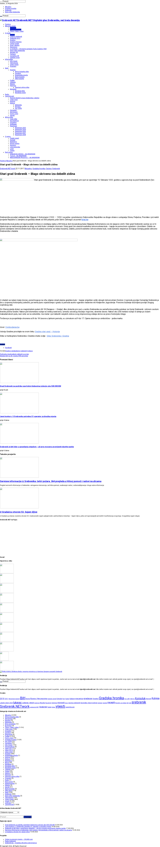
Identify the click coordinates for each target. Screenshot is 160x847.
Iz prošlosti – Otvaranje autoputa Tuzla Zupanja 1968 (28, 49)
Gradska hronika (10, 8)
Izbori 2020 (9, 752)
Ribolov (12, 84)
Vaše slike (13, 119)
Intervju (132, 699)
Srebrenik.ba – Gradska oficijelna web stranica (21, 843)
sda (130, 703)
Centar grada (14, 43)
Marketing (13, 142)
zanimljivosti (70, 707)
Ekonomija (8, 734)
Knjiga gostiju (14, 143)
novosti (61, 702)
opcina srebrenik (74, 703)
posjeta (105, 703)
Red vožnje (9, 152)
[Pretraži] (1, 16)
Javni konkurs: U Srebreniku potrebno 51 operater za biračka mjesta (28, 416)
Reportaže (13, 126)
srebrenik (23, 351)
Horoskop (13, 110)
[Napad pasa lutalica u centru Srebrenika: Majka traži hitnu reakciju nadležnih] (31, 671)
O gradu (7, 33)
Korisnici (13, 145)
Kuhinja (12, 101)
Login (12, 149)
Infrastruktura (9, 747)
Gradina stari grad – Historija (47, 331)
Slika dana (8, 790)
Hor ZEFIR (18, 108)
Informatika (9, 59)
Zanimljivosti (9, 96)
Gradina (12, 40)
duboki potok (52, 699)
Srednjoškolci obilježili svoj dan (14, 354)
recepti (111, 702)
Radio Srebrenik (10, 841)
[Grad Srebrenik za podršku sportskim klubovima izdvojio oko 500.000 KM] (7, 573)
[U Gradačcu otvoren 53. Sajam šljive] (7, 612)
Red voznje (9, 782)
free (63, 699)
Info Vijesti (13, 61)
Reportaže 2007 (20, 133)
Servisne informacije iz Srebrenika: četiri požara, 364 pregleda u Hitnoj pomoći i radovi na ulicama (50, 481)
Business (8, 726)
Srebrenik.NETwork (8, 169)
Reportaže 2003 (20, 128)
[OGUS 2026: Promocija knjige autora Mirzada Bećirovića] (7, 641)
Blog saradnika (10, 724)
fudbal (67, 699)
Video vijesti (14, 65)
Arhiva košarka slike (22, 72)
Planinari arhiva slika (22, 87)
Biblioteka (18, 105)
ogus (66, 703)
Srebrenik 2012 (15, 38)
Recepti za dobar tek (122, 703)
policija (94, 703)
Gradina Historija (16, 42)
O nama (7, 136)
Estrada (59, 699)
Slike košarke (19, 79)
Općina (12, 35)
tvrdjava (30, 351)
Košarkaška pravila (21, 75)
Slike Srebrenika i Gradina (58, 336)
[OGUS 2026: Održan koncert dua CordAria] (7, 631)
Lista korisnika (15, 147)
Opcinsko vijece (86, 703)
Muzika (42, 703)
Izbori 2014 (9, 750)
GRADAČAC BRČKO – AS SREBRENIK (22, 154)
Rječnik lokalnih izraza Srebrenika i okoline (24, 98)
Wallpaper (13, 124)
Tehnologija (14, 63)
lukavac (17, 702)
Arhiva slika (9, 117)
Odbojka (13, 82)
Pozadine (13, 122)
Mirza (7, 762)
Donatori (18, 73)
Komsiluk (140, 698)
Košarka (13, 70)
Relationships (9, 783)
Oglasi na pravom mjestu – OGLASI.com (19, 839)
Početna (8, 24)
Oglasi (12, 150)
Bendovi (18, 107)
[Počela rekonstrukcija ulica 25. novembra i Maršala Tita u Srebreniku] (7, 651)
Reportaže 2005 (20, 131)
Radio (7, 94)
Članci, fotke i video (17, 31)
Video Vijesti (9, 799)
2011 (6, 699)
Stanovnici (13, 47)
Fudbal (12, 80)
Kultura (12, 103)
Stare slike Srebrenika (12, 12)
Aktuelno (8, 7)
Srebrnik (43, 707)
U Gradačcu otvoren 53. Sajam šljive (18, 512)
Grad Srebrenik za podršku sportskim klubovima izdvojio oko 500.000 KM (30, 386)
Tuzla (49, 707)
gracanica (79, 699)
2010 (2, 698)
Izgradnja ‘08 (14, 56)
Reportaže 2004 (20, 129)
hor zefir (127, 699)
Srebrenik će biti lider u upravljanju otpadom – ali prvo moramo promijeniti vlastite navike (37, 447)
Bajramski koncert (14, 699)
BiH (22, 698)
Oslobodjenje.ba (12, 327)
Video (53, 707)
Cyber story (14, 100)
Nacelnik (48, 703)
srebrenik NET (34, 707)
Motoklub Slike (20, 91)
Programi (13, 66)
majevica (37, 703)
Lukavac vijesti (28, 703)
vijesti (60, 706)
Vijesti (7, 801)
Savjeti (12, 115)
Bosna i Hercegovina (38, 699)
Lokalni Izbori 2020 (6, 703)
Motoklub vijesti (20, 93)
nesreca (54, 703)
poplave (100, 703)
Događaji (8, 731)
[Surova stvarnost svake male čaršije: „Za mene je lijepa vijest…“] (4, 660)
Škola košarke (19, 77)
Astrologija (14, 112)
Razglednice (14, 121)
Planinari (13, 86)
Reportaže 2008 (20, 135)
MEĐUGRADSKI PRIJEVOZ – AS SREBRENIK (25, 157)
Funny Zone (14, 114)
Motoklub (13, 89)
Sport (6, 68)
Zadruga (8, 803)
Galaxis (72, 699)
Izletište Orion (15, 57)
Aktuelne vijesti (10, 26)
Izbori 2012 (9, 748)
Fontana (13, 54)
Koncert (148, 699)
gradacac (88, 698)
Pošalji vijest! (14, 138)
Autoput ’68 (14, 52)
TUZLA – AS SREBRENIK (18, 156)
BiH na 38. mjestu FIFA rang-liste (14, 356)
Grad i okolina (14, 45)
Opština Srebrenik (16, 36)
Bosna (28, 699)
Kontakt (12, 140)
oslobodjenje (15, 351)
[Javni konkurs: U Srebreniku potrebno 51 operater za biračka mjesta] (7, 582)
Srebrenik (8, 10)
